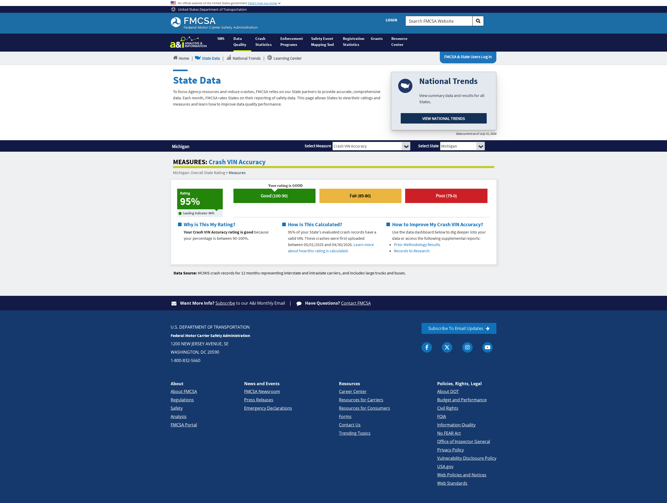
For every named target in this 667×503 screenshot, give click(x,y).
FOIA (441, 416)
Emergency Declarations (268, 408)
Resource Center (399, 41)
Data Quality (239, 41)
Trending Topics (354, 433)
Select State (428, 145)
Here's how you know (262, 3)
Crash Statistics (263, 41)
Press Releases (258, 400)
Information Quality (456, 425)
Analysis (179, 416)
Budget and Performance (462, 400)
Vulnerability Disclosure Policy (466, 458)
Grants (377, 38)
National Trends (247, 58)
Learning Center (288, 58)
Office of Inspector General (463, 441)
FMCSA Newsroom (262, 391)
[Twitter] (447, 347)
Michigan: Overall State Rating (199, 172)
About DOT (448, 391)
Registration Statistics (354, 41)
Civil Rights (447, 408)
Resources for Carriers (361, 400)
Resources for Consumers (364, 408)
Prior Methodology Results (417, 244)
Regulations (182, 400)
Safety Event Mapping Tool (322, 41)
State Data (211, 58)
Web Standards (452, 483)
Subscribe (225, 303)
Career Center (353, 391)
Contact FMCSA (356, 303)
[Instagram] (467, 347)
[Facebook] (427, 347)
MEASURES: (190, 162)
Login (391, 19)
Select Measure (318, 145)
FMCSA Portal (184, 425)
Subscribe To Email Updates (455, 328)
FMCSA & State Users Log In (468, 56)
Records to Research (412, 250)
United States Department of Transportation (212, 9)
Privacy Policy (450, 450)
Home (184, 58)
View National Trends (443, 118)
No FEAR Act (449, 433)
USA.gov (445, 466)
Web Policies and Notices (461, 475)
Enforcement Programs (291, 41)
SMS (220, 38)
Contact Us (350, 425)
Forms (345, 416)
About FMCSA (184, 391)
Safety (177, 408)
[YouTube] (487, 347)
